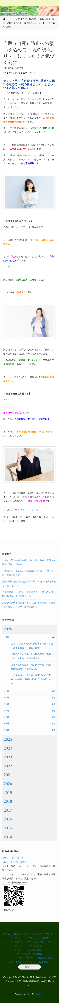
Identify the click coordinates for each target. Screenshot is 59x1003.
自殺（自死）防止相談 (14, 521)
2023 (8, 757)
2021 (8, 774)
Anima (28, 994)
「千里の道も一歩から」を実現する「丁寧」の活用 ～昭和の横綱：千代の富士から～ (32, 679)
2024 (8, 748)
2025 (8, 739)
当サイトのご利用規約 (15, 862)
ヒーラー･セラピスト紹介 (28, 946)
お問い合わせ (15, 962)
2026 (8, 629)
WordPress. (39, 994)
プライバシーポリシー (15, 858)
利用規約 (43, 962)
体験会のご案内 (45, 958)
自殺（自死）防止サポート (39, 517)
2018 (8, 801)
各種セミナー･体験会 (38, 938)
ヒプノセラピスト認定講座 (28, 954)
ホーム (6, 934)
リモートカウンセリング (40, 942)
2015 (8, 828)
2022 (8, 766)
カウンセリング (22, 934)
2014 (8, 837)
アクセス (30, 962)
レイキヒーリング (43, 934)
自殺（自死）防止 (15, 517)
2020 (8, 783)
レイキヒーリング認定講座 (28, 950)
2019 (8, 792)
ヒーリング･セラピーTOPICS (22, 19)
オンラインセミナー (13, 942)
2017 (8, 810)
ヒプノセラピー (15, 938)
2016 (8, 819)
